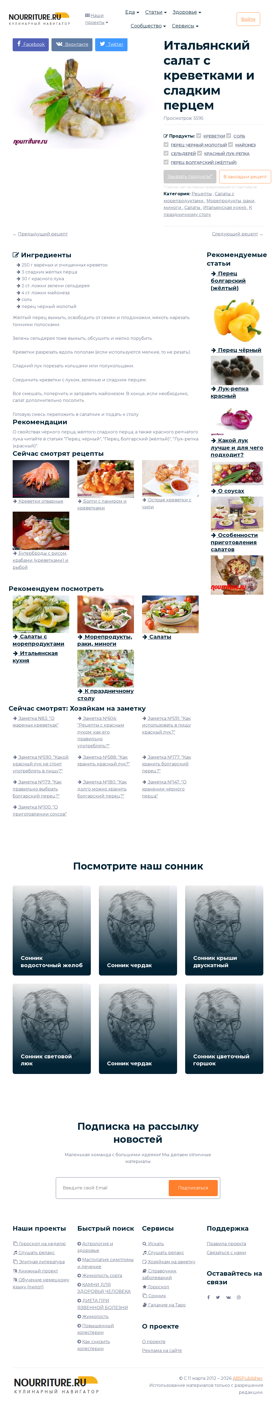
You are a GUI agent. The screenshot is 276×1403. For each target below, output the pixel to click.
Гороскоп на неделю (42, 1243)
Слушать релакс (36, 1252)
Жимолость (95, 1316)
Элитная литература (41, 1261)
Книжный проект (38, 1271)
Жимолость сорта (102, 1275)
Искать (155, 1243)
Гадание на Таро (166, 1305)
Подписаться (193, 1187)
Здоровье (185, 12)
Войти (248, 19)
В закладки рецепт (245, 176)
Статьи (154, 12)
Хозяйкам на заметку (171, 1261)
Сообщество (146, 26)
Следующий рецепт (235, 234)
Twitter (114, 44)
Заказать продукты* (190, 176)
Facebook (33, 44)
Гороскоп (158, 1286)
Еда (130, 12)
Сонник (156, 1295)
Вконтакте (75, 44)
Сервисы (183, 26)
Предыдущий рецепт (43, 234)
